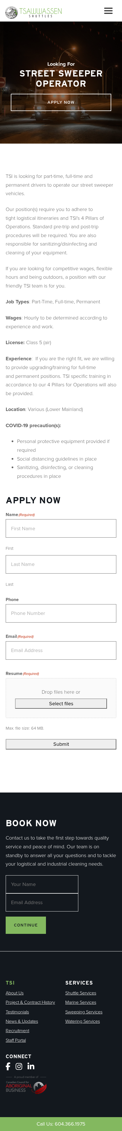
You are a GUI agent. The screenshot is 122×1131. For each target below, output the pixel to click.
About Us (15, 993)
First (9, 548)
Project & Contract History (30, 1002)
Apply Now (61, 102)
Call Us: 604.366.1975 (61, 1124)
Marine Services (80, 1002)
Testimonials (17, 1012)
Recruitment (17, 1030)
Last (9, 584)
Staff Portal (16, 1040)
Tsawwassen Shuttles (36, 12)
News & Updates (22, 1021)
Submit (61, 744)
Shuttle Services (80, 993)
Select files (61, 703)
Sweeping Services (83, 1012)
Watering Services (82, 1021)
